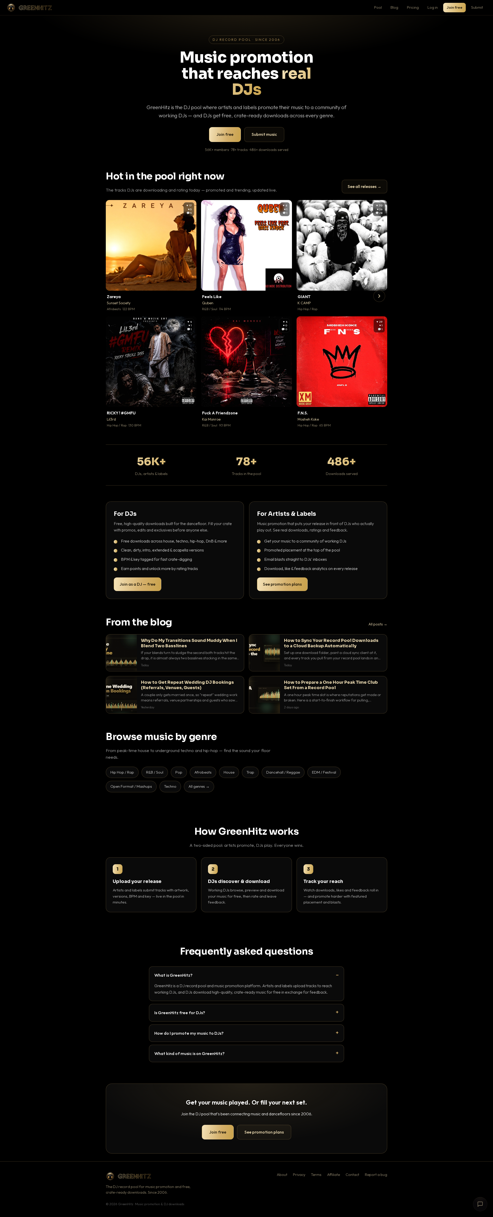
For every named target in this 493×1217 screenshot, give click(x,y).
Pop (178, 772)
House (229, 772)
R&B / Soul (154, 772)
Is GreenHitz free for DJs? (179, 1012)
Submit (477, 7)
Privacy (299, 1174)
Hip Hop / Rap (122, 772)
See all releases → (364, 186)
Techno (170, 786)
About (282, 1174)
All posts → (377, 624)
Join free (454, 7)
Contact (352, 1174)
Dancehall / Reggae (283, 772)
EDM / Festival (324, 772)
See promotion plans (282, 584)
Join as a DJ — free (137, 584)
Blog (394, 7)
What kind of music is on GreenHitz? (189, 1053)
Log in (433, 7)
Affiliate (333, 1174)
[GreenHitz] (29, 7)
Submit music (264, 134)
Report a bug (376, 1174)
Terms (316, 1174)
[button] (189, 283)
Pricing (413, 7)
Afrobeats (203, 772)
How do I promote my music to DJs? (189, 1033)
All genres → (199, 786)
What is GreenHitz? (173, 975)
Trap (250, 772)
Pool (378, 7)
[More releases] (379, 296)
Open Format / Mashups (131, 786)
